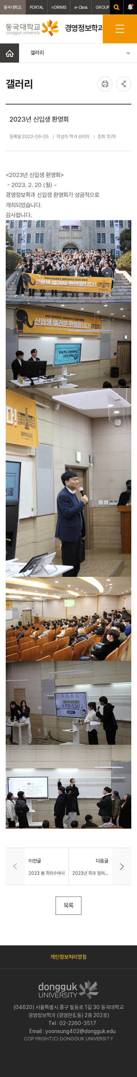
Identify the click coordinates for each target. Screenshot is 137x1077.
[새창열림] (116, 7)
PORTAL (37, 7)
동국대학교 (13, 7)
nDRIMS (58, 7)
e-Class (81, 7)
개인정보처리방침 (68, 957)
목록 (68, 905)
